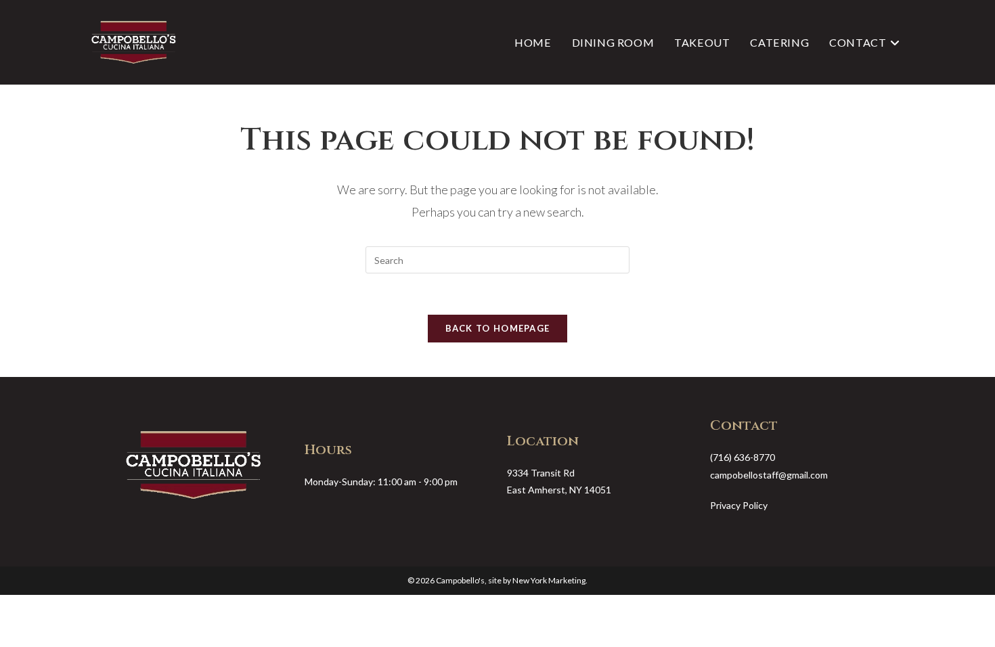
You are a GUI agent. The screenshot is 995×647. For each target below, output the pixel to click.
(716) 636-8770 (742, 457)
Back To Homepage (497, 328)
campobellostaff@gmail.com (769, 475)
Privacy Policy (739, 505)
